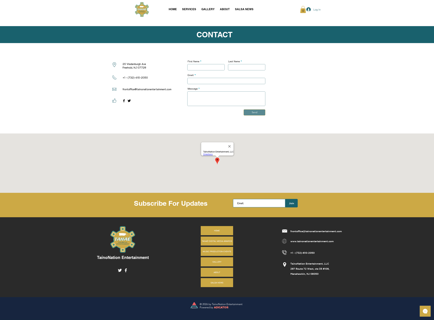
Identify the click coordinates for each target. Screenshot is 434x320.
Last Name (234, 61)
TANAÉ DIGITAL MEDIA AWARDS (217, 241)
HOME (217, 230)
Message (193, 89)
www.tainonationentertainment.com (312, 241)
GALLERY (216, 261)
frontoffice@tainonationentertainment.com (147, 89)
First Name (193, 61)
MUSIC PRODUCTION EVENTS (217, 251)
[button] (189, 9)
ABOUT (217, 272)
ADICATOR (221, 307)
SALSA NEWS (217, 282)
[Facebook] (124, 101)
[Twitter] (129, 101)
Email (191, 75)
